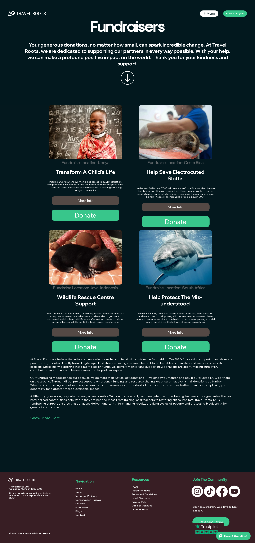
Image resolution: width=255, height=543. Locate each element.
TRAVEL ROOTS (31, 13)
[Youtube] (234, 491)
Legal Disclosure (141, 498)
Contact (80, 515)
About (79, 492)
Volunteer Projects (86, 496)
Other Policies (140, 510)
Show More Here (45, 417)
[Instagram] (197, 491)
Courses (80, 504)
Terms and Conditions (144, 494)
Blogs (78, 511)
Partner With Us (141, 491)
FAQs (135, 487)
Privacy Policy (140, 502)
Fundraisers (82, 507)
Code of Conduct (142, 506)
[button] (209, 13)
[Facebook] (222, 491)
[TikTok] (209, 491)
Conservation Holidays (88, 500)
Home (78, 489)
